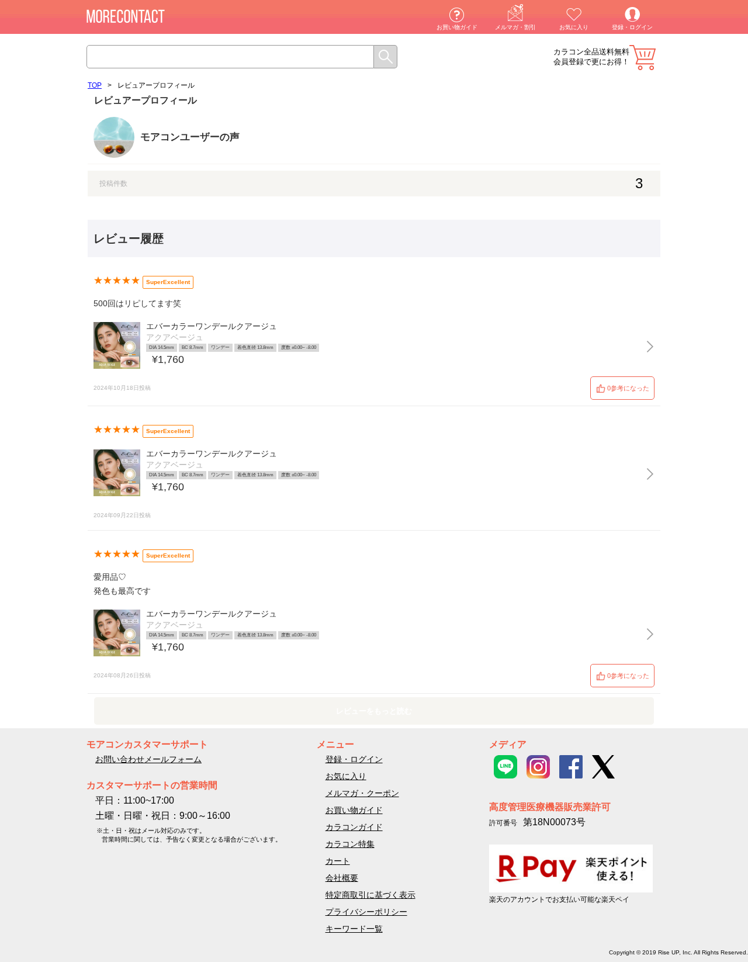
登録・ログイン (632, 27)
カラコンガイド (354, 827)
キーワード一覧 (354, 928)
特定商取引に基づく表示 (370, 894)
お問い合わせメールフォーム (148, 759)
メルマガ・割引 (515, 27)
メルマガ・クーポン (362, 793)
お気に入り (573, 27)
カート (642, 57)
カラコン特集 (350, 844)
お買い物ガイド (457, 27)
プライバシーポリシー (366, 911)
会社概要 (341, 878)
